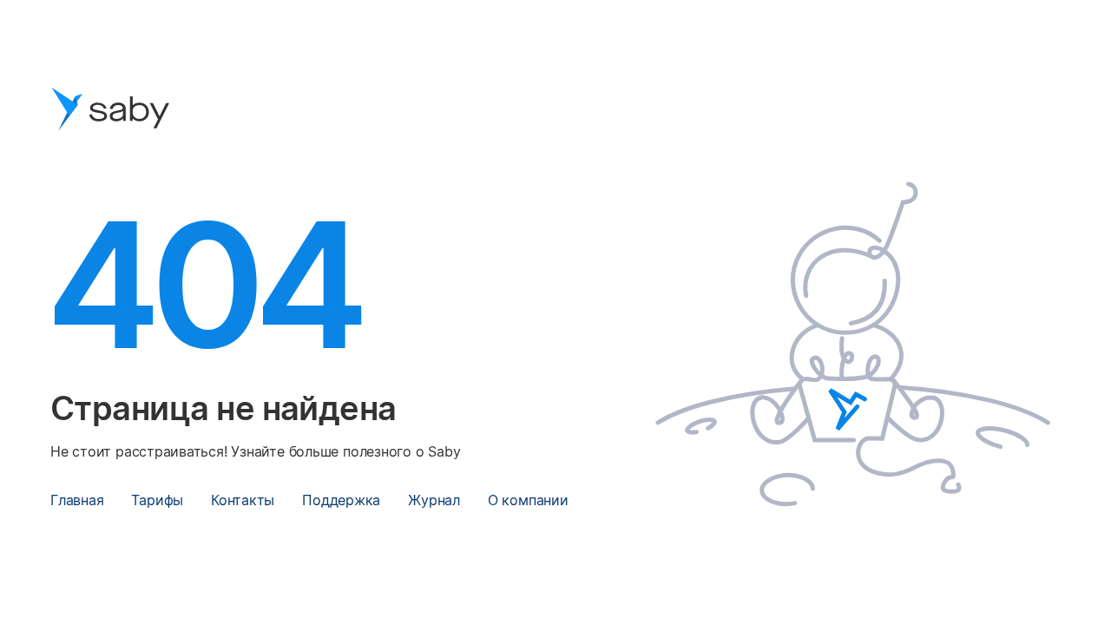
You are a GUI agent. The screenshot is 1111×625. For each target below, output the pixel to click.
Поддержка (341, 500)
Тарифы (157, 500)
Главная (76, 500)
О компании (528, 500)
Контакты (242, 500)
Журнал (434, 500)
